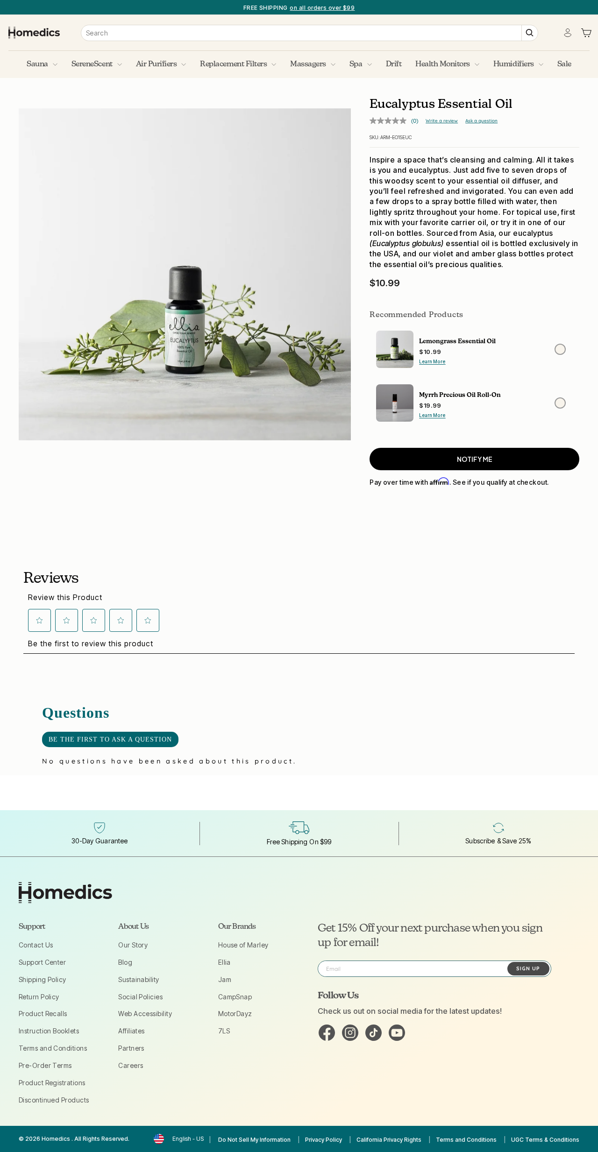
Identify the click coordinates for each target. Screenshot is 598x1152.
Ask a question (481, 121)
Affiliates (131, 1031)
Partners (131, 1048)
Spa (356, 64)
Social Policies (140, 997)
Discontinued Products (54, 1100)
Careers (130, 1065)
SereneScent (92, 64)
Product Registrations (52, 1083)
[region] (299, 7)
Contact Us (36, 945)
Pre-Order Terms (45, 1065)
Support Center (42, 962)
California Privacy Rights (388, 1139)
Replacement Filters (233, 64)
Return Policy (39, 997)
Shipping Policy (42, 979)
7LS (224, 1031)
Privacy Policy (323, 1139)
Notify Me (474, 459)
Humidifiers (513, 64)
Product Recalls (43, 1014)
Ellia (224, 962)
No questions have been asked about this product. (169, 761)
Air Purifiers (156, 64)
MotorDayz (235, 1014)
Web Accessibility (145, 1014)
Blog (125, 962)
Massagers (308, 64)
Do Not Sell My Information (254, 1139)
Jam (224, 979)
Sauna (37, 64)
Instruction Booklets (49, 1031)
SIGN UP (528, 968)
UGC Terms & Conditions (545, 1139)
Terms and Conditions (53, 1048)
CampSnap (235, 997)
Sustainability (138, 979)
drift (394, 64)
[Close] (185, 274)
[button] (39, 620)
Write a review (442, 121)
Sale (564, 64)
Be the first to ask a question (110, 739)
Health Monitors (442, 64)
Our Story (133, 945)
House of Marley (243, 945)
